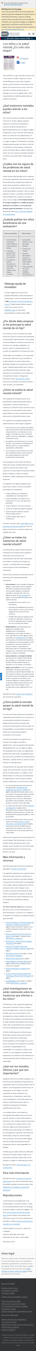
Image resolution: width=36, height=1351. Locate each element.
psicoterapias (23, 595)
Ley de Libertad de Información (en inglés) (14, 1306)
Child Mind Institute (12, 953)
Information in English (8, 1293)
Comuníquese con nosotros (10, 1290)
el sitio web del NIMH (19, 869)
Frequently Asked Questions (14, 29)
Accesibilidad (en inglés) (8, 1309)
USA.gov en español (7, 1330)
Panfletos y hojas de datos (9, 1288)
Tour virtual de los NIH (8, 1322)
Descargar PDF (24, 58)
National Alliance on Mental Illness (17, 961)
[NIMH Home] (10, 34)
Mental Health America (13, 958)
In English (22, 62)
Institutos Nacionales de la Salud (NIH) (13, 1319)
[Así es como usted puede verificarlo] (18, 4)
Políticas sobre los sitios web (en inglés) (13, 1304)
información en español (13, 938)
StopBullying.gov (11, 981)
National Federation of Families (16, 969)
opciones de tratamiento (24, 694)
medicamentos (20, 638)
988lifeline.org (9, 310)
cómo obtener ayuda (22, 379)
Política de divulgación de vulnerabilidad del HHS (16, 1311)
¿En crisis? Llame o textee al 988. (18, 38)
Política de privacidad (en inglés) (11, 1301)
